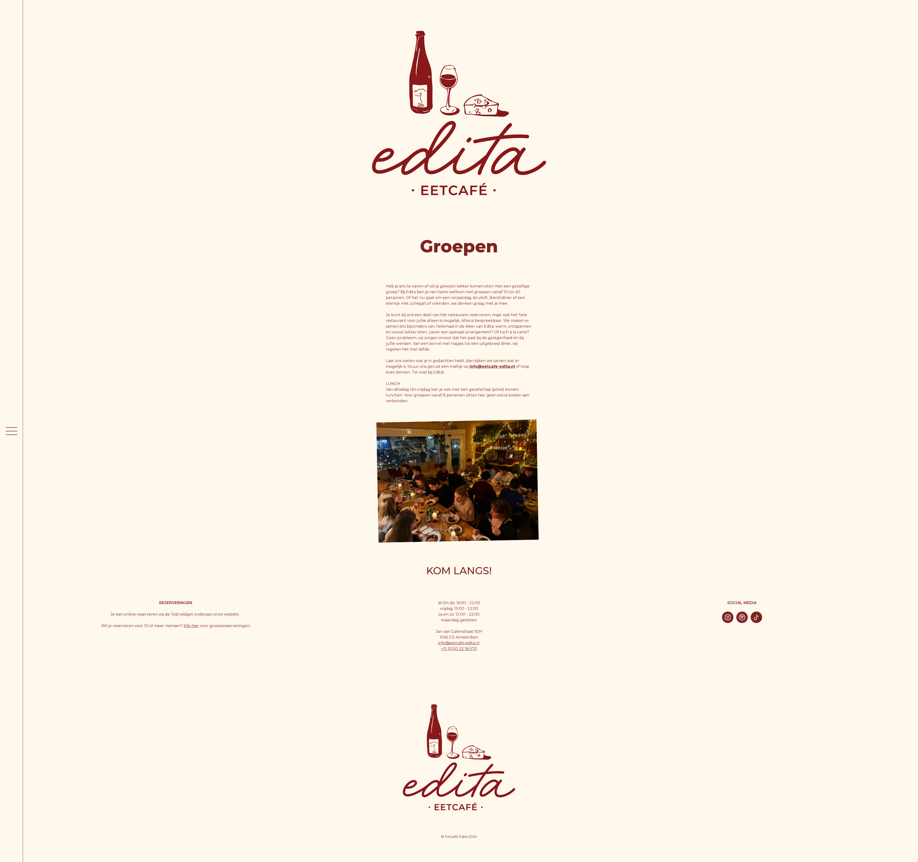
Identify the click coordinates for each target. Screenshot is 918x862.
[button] (11, 431)
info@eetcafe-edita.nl (459, 643)
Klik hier (191, 625)
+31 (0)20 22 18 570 (459, 648)
